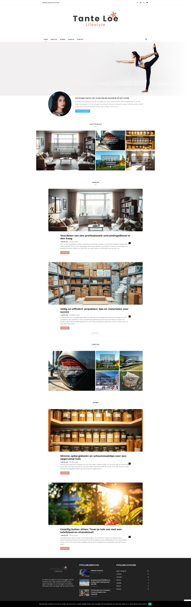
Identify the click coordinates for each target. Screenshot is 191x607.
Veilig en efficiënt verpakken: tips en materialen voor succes (94, 310)
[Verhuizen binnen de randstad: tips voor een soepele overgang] (140, 160)
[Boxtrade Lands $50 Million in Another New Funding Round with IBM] (84, 582)
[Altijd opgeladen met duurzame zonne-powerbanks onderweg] (110, 160)
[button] (146, 40)
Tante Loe (64, 241)
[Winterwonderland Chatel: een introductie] (107, 381)
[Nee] (189, 604)
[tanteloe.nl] (95, 21)
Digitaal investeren (97, 570)
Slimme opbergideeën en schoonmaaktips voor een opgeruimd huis (93, 457)
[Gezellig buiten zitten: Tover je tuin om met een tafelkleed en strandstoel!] (95, 504)
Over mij (80, 39)
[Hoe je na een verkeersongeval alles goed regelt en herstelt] (110, 140)
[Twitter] (143, 2)
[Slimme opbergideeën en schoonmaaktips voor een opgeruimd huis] (140, 140)
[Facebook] (137, 2)
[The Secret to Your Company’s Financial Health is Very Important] (84, 592)
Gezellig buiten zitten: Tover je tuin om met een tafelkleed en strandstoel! (91, 531)
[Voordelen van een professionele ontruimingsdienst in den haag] (65, 150)
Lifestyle (54, 39)
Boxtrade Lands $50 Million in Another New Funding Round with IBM (100, 582)
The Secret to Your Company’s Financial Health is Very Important (100, 592)
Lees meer (65, 252)
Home (46, 39)
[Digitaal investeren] (84, 573)
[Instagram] (140, 2)
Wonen (62, 39)
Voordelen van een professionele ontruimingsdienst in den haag (95, 237)
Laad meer (95, 333)
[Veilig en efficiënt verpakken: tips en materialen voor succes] (95, 283)
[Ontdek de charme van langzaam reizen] (131, 361)
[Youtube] (147, 2)
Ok (150, 604)
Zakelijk (71, 39)
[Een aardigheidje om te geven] (131, 381)
